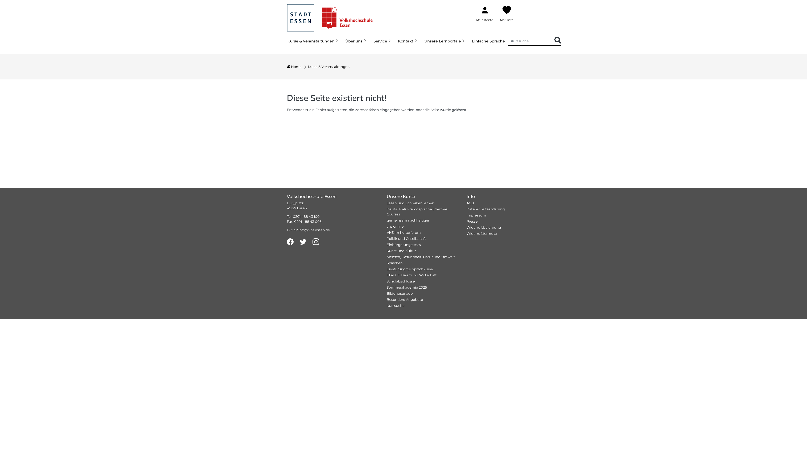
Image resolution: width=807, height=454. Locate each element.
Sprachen (395, 263)
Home (296, 67)
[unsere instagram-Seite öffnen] (316, 242)
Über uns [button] (354, 41)
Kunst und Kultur (401, 251)
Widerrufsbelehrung (484, 228)
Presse (472, 221)
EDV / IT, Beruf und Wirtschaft (412, 275)
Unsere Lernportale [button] (442, 41)
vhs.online (395, 226)
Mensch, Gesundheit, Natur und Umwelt (421, 257)
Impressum (476, 215)
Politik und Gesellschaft (406, 239)
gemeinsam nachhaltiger (408, 220)
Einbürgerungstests (404, 245)
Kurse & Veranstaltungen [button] (310, 41)
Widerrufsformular (482, 234)
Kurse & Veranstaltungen (329, 67)
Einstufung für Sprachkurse (410, 269)
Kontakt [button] (405, 41)
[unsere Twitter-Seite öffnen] (303, 242)
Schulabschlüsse (401, 281)
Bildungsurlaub (400, 294)
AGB (470, 203)
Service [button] (380, 41)
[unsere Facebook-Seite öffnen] (290, 242)
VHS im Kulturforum (404, 233)
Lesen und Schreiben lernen (410, 203)
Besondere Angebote (405, 300)
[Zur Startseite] (330, 15)
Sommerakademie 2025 (407, 287)
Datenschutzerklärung (486, 209)
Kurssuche (396, 306)
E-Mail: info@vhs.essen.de (308, 230)
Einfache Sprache (488, 41)
